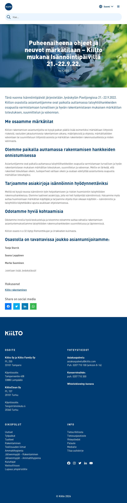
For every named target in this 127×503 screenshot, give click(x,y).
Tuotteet (9, 439)
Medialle (72, 446)
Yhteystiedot (73, 439)
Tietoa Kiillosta (75, 432)
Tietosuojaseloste (76, 435)
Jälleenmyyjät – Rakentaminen (21, 454)
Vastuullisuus (12, 465)
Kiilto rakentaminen (16, 290)
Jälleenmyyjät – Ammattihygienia (23, 458)
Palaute (71, 443)
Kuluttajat (10, 461)
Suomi (107, 6)
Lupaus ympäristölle (16, 469)
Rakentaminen (13, 443)
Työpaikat (10, 435)
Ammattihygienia (14, 450)
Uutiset (9, 432)
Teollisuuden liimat (15, 446)
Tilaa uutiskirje (75, 450)
